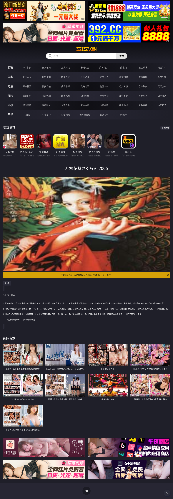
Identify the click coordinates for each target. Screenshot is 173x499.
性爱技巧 (162, 105)
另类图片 (162, 95)
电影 (10, 86)
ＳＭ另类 (162, 77)
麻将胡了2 (104, 67)
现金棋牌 (143, 67)
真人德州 (46, 67)
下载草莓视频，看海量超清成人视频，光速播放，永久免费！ (86, 275)
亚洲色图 (46, 95)
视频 (10, 77)
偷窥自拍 (27, 95)
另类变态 (162, 86)
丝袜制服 (123, 77)
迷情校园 (104, 105)
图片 (10, 96)
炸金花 (123, 67)
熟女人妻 (104, 77)
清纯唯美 (123, 95)
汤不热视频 (84, 114)
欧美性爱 (85, 86)
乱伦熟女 (143, 86)
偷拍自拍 (46, 86)
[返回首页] (167, 493)
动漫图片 (85, 95)
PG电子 (27, 67)
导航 (10, 115)
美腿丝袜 (104, 95)
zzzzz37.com (86, 49)
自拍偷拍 (46, 77)
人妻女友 (65, 105)
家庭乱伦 (46, 105)
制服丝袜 (104, 86)
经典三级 (123, 86)
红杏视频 (104, 114)
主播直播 (143, 77)
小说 (10, 105)
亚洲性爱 (27, 86)
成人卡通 (65, 86)
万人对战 (65, 67)
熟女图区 (143, 95)
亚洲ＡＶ (27, 77)
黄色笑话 (143, 105)
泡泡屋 (123, 114)
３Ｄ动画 (85, 77)
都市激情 (27, 105)
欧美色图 (65, 95)
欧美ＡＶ (65, 77)
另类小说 (123, 105)
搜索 (121, 55)
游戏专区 (85, 67)
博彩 (10, 67)
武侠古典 (85, 105)
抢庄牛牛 (162, 67)
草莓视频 (65, 114)
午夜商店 (46, 114)
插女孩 (27, 114)
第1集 (6, 283)
